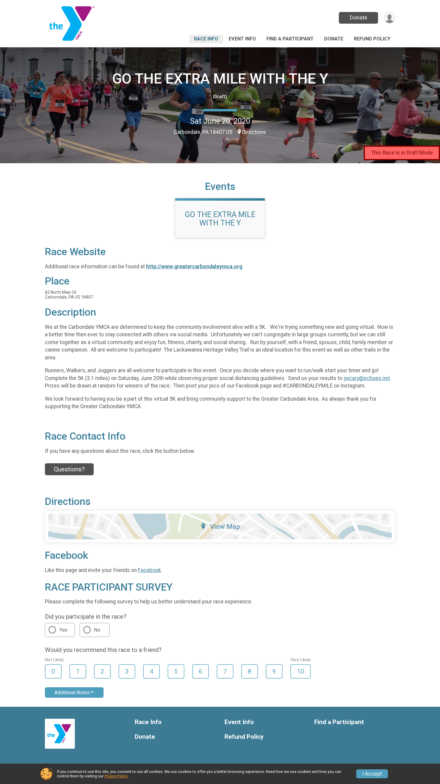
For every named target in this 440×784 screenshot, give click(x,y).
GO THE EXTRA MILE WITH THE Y (220, 78)
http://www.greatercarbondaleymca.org (194, 267)
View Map (225, 526)
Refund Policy (372, 39)
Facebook (149, 570)
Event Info (242, 39)
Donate (358, 17)
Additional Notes (71, 692)
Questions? (69, 469)
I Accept (372, 774)
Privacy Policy (115, 776)
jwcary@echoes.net (367, 378)
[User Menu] (389, 17)
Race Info (206, 39)
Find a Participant (290, 39)
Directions (254, 132)
